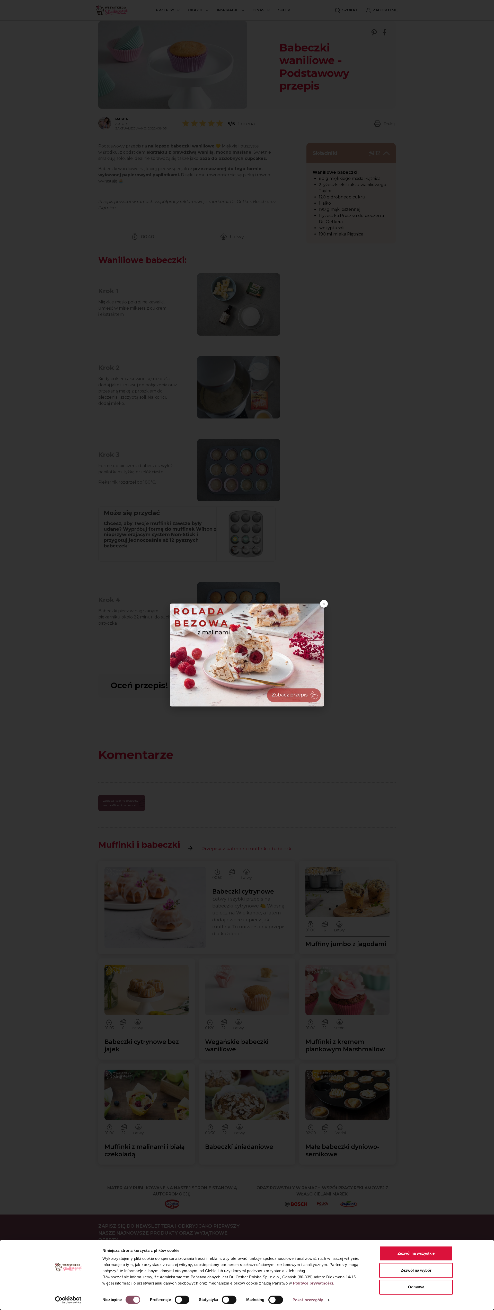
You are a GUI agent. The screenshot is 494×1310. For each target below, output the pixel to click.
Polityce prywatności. (313, 1283)
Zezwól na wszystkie (416, 1253)
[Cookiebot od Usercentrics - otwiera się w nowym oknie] (68, 1300)
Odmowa (416, 1287)
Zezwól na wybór (416, 1270)
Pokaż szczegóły (308, 1300)
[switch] (182, 1300)
